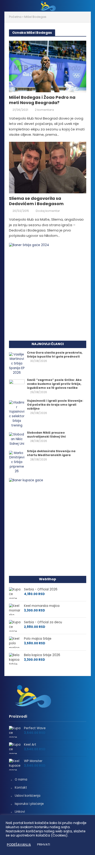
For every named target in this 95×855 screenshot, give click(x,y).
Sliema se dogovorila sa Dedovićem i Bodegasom (36, 201)
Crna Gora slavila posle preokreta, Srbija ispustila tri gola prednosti (55, 354)
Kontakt (21, 787)
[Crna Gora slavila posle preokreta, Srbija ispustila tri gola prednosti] (17, 363)
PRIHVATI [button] (43, 844)
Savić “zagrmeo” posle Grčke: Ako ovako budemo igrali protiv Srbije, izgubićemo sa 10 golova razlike (54, 384)
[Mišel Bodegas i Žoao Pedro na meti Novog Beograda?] (47, 66)
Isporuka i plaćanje (29, 804)
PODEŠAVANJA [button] (19, 845)
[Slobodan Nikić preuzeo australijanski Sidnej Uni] (17, 439)
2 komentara (44, 110)
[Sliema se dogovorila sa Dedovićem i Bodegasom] (47, 167)
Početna (15, 17)
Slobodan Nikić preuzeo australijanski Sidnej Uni (46, 434)
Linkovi (20, 811)
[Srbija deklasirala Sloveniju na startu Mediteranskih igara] (17, 462)
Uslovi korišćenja (27, 795)
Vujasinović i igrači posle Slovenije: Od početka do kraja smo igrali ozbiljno (55, 405)
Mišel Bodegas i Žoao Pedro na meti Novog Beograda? (42, 100)
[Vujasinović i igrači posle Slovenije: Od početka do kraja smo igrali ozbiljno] (17, 414)
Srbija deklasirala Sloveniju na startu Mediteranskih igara (51, 453)
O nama (21, 779)
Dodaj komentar (48, 211)
